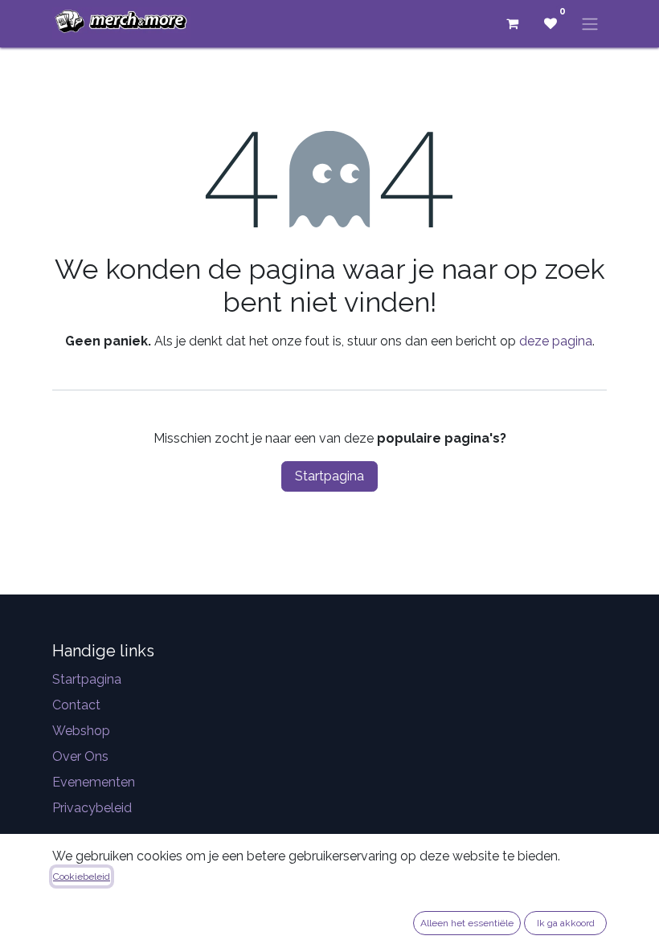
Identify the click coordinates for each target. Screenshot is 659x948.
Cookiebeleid (81, 876)
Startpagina (329, 476)
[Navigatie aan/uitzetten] (590, 23)
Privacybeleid (92, 807)
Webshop (81, 730)
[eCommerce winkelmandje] (512, 23)
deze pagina (555, 341)
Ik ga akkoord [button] (566, 923)
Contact (76, 705)
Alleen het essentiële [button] (467, 923)
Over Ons (80, 756)
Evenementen (93, 782)
